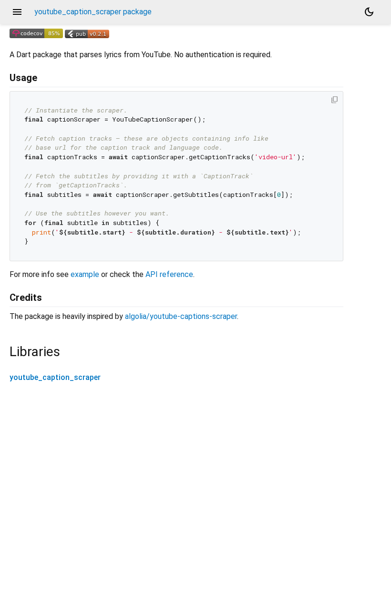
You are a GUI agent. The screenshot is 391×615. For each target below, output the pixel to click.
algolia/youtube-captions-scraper (181, 316)
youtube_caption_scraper (55, 377)
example (85, 274)
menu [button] (17, 12)
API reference (169, 274)
